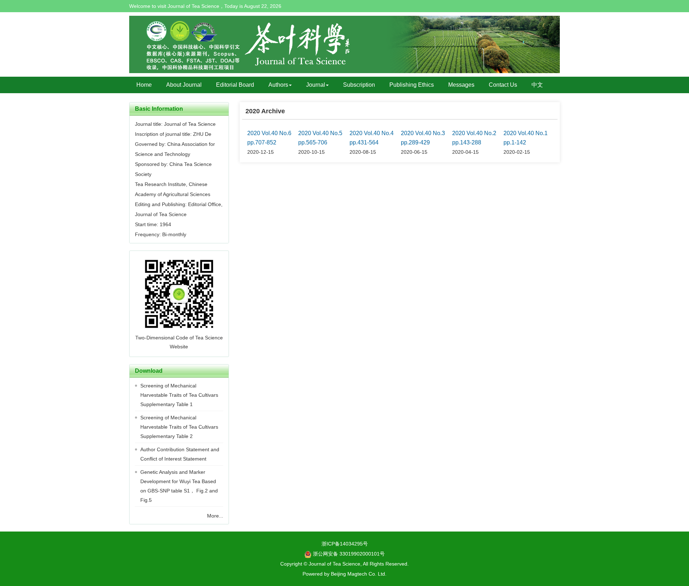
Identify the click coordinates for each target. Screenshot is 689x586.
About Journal (184, 85)
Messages (461, 85)
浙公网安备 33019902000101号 (348, 554)
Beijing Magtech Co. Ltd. (358, 574)
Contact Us (503, 85)
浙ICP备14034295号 (345, 544)
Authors (278, 85)
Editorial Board (235, 85)
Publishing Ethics (411, 85)
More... (215, 516)
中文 (537, 85)
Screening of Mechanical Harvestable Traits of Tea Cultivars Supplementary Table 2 (179, 427)
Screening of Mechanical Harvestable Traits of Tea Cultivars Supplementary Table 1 (179, 395)
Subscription (359, 85)
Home (144, 85)
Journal (315, 85)
